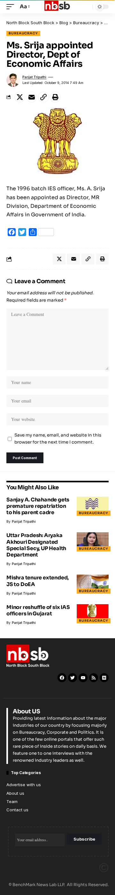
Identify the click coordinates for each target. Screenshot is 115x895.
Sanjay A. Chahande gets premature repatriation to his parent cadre (37, 506)
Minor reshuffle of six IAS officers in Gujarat (38, 610)
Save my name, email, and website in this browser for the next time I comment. (57, 438)
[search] (86, 7)
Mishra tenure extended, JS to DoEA (37, 580)
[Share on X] (19, 97)
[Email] (31, 97)
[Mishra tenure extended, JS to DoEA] (93, 584)
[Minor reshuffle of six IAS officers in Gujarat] (93, 613)
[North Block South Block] (57, 6)
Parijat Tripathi (34, 77)
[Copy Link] (43, 97)
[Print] (55, 97)
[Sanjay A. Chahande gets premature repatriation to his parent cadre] (93, 506)
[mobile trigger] (11, 6)
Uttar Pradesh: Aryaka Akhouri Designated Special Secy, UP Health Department (36, 545)
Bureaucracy (23, 33)
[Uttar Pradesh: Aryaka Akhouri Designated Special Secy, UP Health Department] (93, 541)
